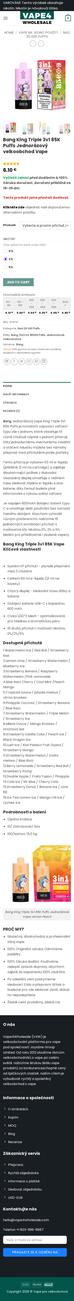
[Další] (64, 85)
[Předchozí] (9, 85)
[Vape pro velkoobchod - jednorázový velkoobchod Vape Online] (37, 18)
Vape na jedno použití (38, 32)
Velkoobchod (12, 339)
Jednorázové (55, 335)
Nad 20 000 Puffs (29, 328)
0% (11, 251)
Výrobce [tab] (10, 402)
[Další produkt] (33, 43)
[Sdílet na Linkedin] (43, 361)
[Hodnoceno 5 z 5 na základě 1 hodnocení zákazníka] (37, 163)
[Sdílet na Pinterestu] (36, 361)
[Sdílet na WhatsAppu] (6, 361)
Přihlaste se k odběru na (35, 1252)
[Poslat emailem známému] (29, 361)
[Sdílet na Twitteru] (21, 361)
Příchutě (9, 225)
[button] (5, 18)
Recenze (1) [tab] (11, 411)
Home (9, 32)
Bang (14, 335)
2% (11, 259)
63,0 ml (24, 335)
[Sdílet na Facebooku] (14, 361)
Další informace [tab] (16, 394)
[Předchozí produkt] (41, 43)
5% (11, 267)
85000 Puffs (37, 335)
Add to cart (18, 282)
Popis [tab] (7, 386)
